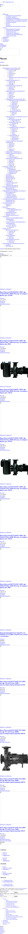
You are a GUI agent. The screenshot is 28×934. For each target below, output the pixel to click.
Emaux (10, 72)
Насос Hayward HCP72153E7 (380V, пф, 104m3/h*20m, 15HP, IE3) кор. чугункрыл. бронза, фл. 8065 (14, 585)
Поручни (8, 180)
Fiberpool (11, 145)
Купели (8, 23)
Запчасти (8, 25)
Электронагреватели (14, 111)
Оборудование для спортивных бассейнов (16, 19)
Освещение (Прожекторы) (12, 18)
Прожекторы (9, 188)
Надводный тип (10, 200)
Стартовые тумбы (10, 195)
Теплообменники (13, 106)
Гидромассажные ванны (11, 912)
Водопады (11, 169)
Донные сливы (10, 178)
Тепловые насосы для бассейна (17, 100)
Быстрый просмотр (5, 304)
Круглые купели (10, 213)
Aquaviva (11, 70)
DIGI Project (9, 246)
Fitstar (10, 162)
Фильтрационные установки (13, 85)
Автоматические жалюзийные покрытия (16, 21)
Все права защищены (22, 888)
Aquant (10, 154)
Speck (10, 76)
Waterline (11, 84)
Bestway (11, 88)
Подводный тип (10, 201)
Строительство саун (11, 31)
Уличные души (9, 914)
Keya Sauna (12, 224)
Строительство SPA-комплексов (14, 34)
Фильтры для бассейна (11, 80)
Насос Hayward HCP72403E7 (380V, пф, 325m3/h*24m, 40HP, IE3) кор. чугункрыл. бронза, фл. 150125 (14, 391)
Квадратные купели (11, 212)
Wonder (14, 134)
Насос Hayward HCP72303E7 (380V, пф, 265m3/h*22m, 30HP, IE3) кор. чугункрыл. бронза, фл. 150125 (14, 439)
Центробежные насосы (12, 239)
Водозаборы (9, 176)
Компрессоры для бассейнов (13, 153)
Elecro (13, 108)
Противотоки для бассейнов (13, 158)
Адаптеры (8, 174)
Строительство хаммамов (12, 33)
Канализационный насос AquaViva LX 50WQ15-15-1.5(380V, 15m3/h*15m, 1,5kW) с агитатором (13, 634)
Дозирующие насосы (14, 122)
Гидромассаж (12, 172)
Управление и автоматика (12, 151)
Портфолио (6, 869)
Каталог (5, 852)
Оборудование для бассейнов (13, 15)
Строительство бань (11, 36)
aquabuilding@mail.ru (8, 881)
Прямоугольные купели (12, 215)
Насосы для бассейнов (11, 69)
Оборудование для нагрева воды (14, 99)
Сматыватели (9, 193)
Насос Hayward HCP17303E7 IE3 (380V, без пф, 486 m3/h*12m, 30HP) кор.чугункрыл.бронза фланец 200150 (13, 780)
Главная (2, 248)
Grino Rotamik (12, 157)
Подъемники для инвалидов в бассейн (16, 26)
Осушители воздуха (11, 22)
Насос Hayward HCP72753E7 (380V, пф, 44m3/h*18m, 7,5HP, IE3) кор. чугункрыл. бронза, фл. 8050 (13, 342)
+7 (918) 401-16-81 (7, 880)
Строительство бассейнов (12, 30)
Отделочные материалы (11, 918)
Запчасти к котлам (10, 226)
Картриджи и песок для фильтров (14, 91)
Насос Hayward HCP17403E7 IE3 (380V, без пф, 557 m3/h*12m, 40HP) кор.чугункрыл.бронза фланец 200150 (13, 731)
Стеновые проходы (11, 182)
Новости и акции (7, 868)
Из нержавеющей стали (15, 209)
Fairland (14, 103)
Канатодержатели (10, 192)
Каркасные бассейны (10, 910)
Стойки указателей (11, 196)
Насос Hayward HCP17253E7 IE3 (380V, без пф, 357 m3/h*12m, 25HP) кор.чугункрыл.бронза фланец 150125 (13, 829)
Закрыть (2, 62)
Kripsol (10, 74)
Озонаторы (12, 124)
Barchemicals (15, 138)
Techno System (15, 110)
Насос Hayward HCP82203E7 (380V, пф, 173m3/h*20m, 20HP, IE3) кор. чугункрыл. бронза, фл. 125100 (14, 293)
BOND (7, 891)
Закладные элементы (11, 17)
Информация (6, 855)
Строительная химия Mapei (12, 919)
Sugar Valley (15, 120)
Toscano (11, 149)
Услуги (5, 854)
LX (13, 115)
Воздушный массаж (14, 170)
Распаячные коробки (11, 189)
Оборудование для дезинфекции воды (15, 116)
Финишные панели (11, 197)
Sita (13, 133)
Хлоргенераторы (13, 135)
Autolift (8, 244)
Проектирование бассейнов (13, 29)
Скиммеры (8, 181)
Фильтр (2, 253)
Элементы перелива (11, 185)
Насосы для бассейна (11, 230)
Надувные (11, 211)
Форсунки (8, 184)
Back (7, 900)
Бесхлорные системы (14, 119)
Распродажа (6, 228)
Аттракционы (9, 168)
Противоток (12, 173)
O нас (4, 866)
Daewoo (11, 227)
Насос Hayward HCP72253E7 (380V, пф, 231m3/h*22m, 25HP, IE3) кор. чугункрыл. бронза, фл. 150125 (14, 488)
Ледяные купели (10, 208)
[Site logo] (9, 11)
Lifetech (14, 126)
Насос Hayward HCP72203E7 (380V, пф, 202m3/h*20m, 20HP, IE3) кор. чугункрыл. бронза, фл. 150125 (14, 537)
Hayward (11, 73)
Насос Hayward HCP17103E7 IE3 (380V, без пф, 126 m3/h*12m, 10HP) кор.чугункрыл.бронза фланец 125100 (13, 683)
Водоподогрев (9, 177)
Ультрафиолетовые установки (16, 127)
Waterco (11, 97)
